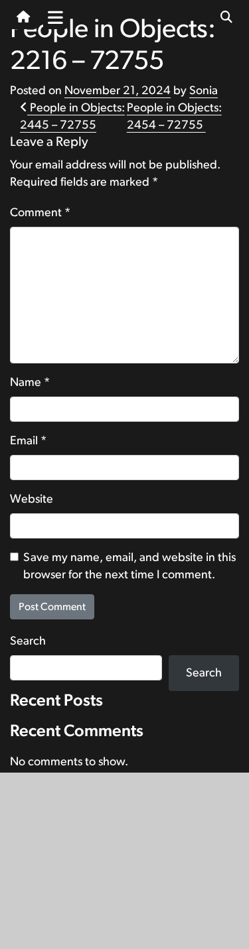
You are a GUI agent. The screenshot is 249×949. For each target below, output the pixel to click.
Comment (40, 213)
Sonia (203, 91)
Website (31, 499)
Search (28, 641)
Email (28, 441)
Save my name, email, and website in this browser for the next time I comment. (129, 566)
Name (30, 383)
